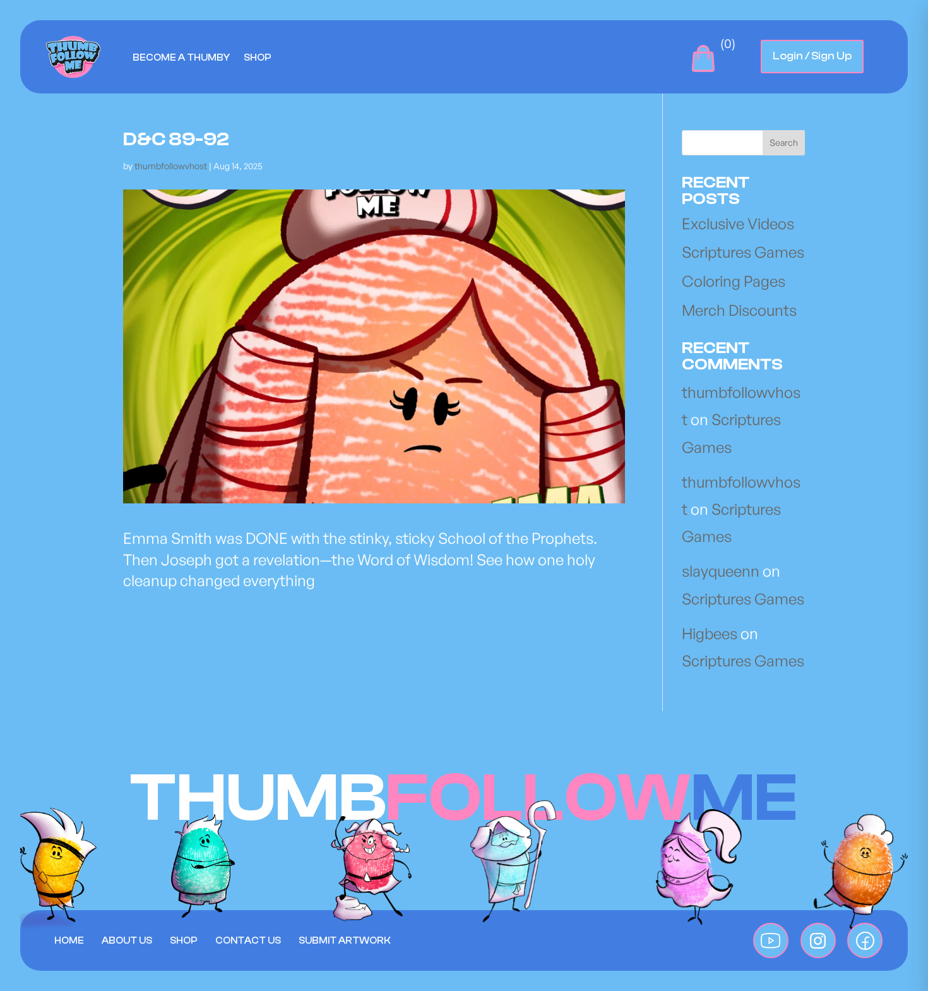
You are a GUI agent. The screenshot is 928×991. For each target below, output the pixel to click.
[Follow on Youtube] (770, 940)
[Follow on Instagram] (818, 940)
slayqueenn (720, 571)
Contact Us (248, 940)
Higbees (709, 633)
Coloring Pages (733, 281)
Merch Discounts (739, 310)
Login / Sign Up (812, 56)
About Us (127, 940)
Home (69, 940)
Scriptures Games (743, 252)
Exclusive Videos (738, 223)
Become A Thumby (181, 58)
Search (784, 142)
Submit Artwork (345, 940)
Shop (257, 58)
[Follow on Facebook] (865, 940)
